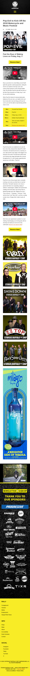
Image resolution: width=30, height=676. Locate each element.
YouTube (5, 653)
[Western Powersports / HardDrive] (18, 543)
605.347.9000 (21, 669)
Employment (5, 612)
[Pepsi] (24, 581)
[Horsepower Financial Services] (20, 536)
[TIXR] (21, 589)
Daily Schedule (5, 634)
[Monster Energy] (9, 574)
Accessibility (5, 632)
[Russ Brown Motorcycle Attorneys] (21, 559)
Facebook (5, 649)
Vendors (4, 607)
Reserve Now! (15, 62)
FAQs (3, 624)
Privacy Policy (20, 670)
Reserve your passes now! (18, 125)
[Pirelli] (21, 529)
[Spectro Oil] (20, 552)
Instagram (5, 646)
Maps (3, 627)
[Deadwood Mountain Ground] (9, 524)
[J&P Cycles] (9, 559)
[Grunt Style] (21, 574)
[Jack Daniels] (19, 524)
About (3, 629)
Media (3, 610)
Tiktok (4, 651)
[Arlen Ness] (21, 567)
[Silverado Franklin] (10, 552)
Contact (4, 636)
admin (8, 29)
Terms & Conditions (11, 670)
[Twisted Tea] (9, 589)
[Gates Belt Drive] (9, 530)
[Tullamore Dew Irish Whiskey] (17, 581)
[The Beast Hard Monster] (9, 537)
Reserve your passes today (15, 224)
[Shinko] (9, 514)
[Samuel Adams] (9, 545)
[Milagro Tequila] (6, 567)
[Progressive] (15, 508)
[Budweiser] (8, 581)
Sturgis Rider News (7, 614)
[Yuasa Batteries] (12, 567)
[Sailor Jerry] (21, 516)
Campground (5, 605)
